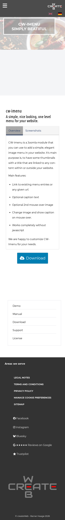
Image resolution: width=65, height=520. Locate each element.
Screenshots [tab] (33, 130)
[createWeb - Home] (32, 6)
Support (18, 330)
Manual (17, 314)
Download (35, 258)
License (17, 338)
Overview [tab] (14, 130)
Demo (17, 305)
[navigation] (4, 5)
